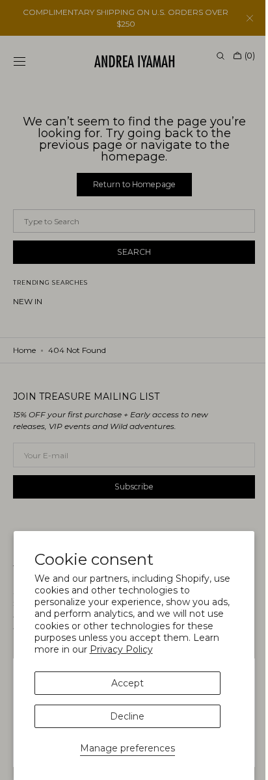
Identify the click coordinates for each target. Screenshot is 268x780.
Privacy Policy (121, 649)
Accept (127, 683)
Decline (127, 716)
